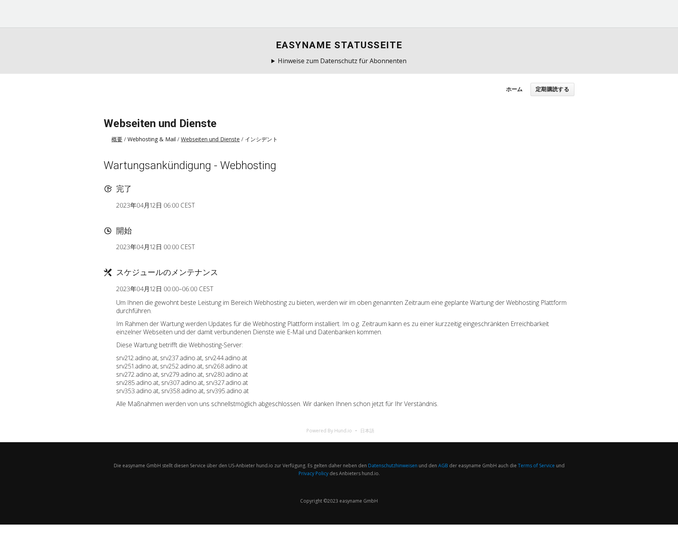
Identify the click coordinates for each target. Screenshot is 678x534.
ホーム (514, 89)
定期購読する (552, 89)
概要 (116, 139)
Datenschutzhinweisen (392, 465)
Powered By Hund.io (329, 430)
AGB (443, 465)
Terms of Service (536, 465)
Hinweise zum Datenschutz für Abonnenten (342, 60)
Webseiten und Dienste (160, 123)
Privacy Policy (313, 473)
